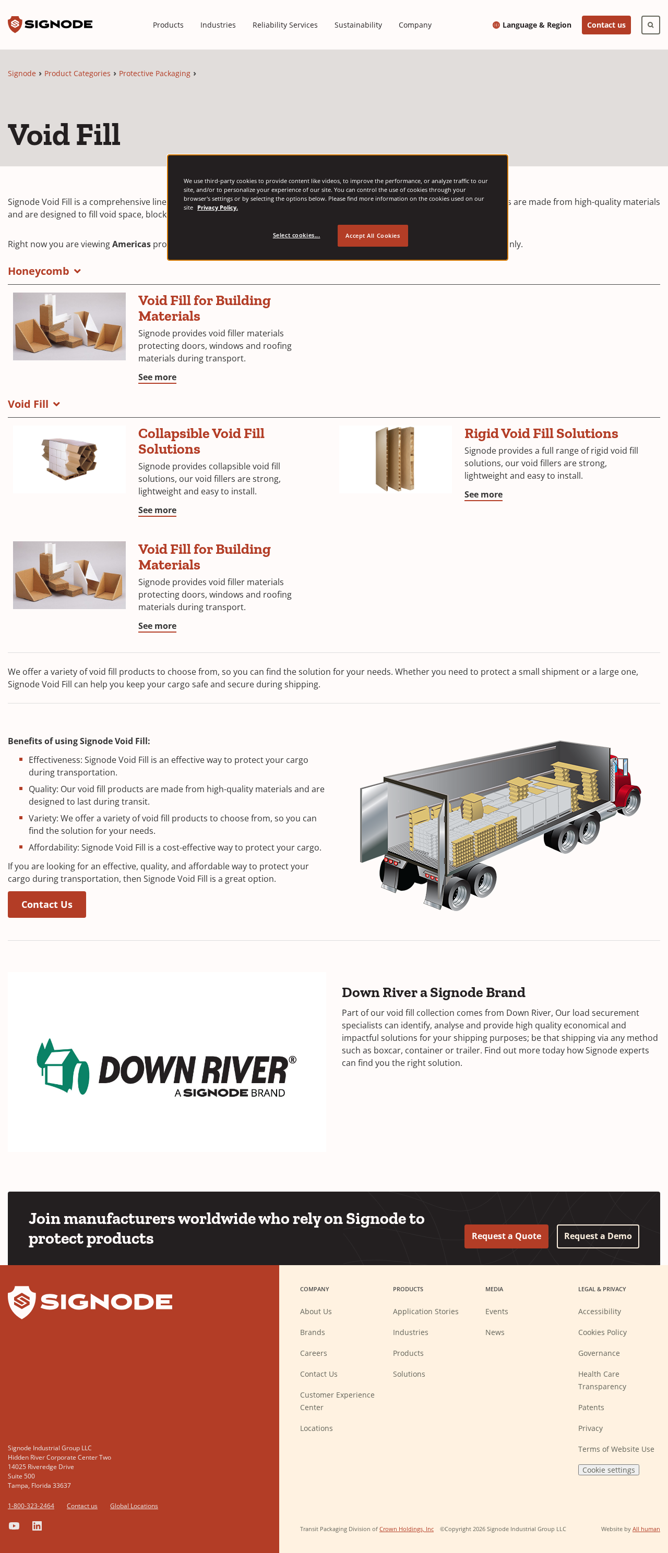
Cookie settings (608, 1470)
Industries (218, 25)
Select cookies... (296, 235)
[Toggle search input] (650, 25)
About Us (316, 1311)
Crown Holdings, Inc (406, 1529)
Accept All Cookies (372, 235)
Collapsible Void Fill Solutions (201, 440)
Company (415, 25)
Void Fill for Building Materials (204, 308)
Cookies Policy (602, 1332)
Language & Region (537, 25)
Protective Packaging (154, 73)
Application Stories (426, 1311)
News (495, 1332)
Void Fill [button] (28, 404)
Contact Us (47, 904)
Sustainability (358, 25)
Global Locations (134, 1505)
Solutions (409, 1374)
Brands (312, 1332)
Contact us (606, 25)
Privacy (590, 1428)
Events (496, 1311)
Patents (591, 1407)
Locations (316, 1428)
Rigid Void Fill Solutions (541, 433)
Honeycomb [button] (38, 271)
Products (168, 25)
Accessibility (599, 1311)
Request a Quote (506, 1236)
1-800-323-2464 (31, 1505)
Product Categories (77, 73)
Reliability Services (285, 25)
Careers (313, 1353)
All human (646, 1529)
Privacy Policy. (217, 207)
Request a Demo (598, 1236)
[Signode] (50, 24)
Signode (22, 73)
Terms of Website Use (616, 1449)
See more (157, 377)
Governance (599, 1353)
